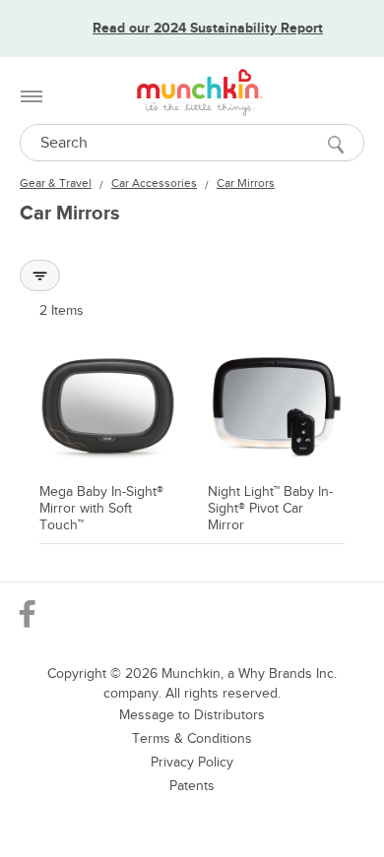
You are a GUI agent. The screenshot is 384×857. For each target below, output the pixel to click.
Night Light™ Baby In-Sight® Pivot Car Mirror (270, 508)
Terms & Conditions (192, 738)
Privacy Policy (192, 762)
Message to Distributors (192, 714)
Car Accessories (154, 183)
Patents (192, 785)
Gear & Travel (56, 183)
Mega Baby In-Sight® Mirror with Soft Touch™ (101, 508)
